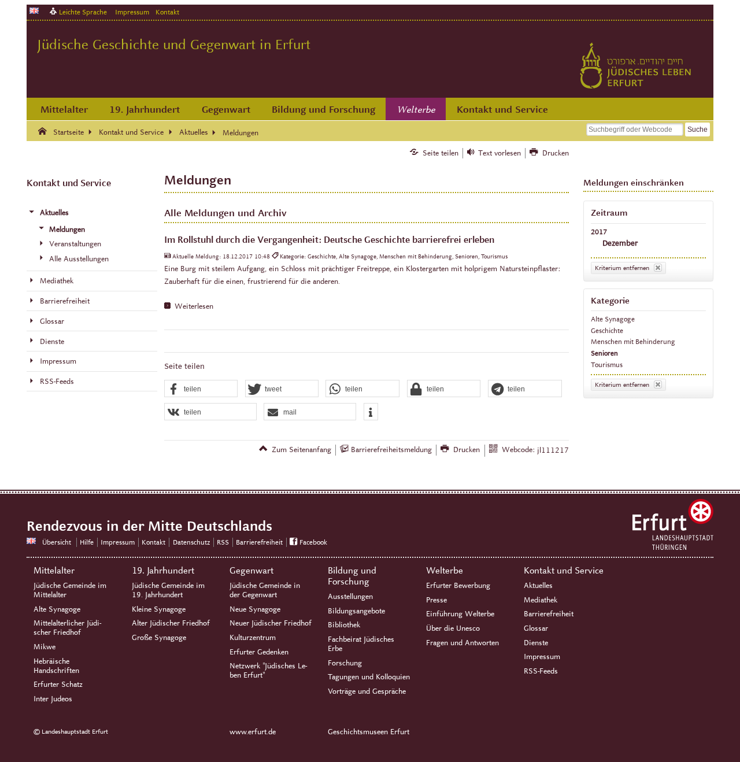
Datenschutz (191, 542)
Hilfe (87, 542)
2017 (599, 231)
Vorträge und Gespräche (367, 691)
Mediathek (540, 600)
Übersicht (56, 542)
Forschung (345, 663)
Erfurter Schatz (58, 684)
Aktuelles (538, 585)
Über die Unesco (453, 628)
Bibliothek (344, 625)
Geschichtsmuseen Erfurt (368, 732)
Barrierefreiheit (259, 542)
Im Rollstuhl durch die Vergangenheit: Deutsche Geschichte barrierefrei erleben (329, 239)
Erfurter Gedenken (259, 652)
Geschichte (607, 330)
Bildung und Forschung (323, 109)
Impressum (132, 12)
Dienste (536, 643)
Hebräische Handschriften (56, 666)
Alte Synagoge (613, 319)
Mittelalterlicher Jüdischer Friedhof (67, 628)
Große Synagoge (159, 637)
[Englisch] (34, 11)
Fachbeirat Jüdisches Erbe (361, 644)
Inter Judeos (53, 699)
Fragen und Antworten (462, 643)
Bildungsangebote (356, 611)
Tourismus (607, 364)
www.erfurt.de (253, 732)
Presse (436, 600)
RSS (223, 542)
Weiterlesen (194, 306)
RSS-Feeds (541, 671)
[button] (201, 389)
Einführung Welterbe (460, 614)
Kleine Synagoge (159, 609)
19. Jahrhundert (144, 109)
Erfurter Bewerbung (458, 585)
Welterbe (416, 110)
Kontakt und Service (502, 109)
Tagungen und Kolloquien (369, 677)
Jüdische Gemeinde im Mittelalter (70, 590)
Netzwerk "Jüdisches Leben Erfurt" (268, 670)
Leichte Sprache (83, 12)
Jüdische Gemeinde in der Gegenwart (265, 590)
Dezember (620, 243)
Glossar (536, 628)
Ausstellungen (350, 596)
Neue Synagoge (255, 609)
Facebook (313, 542)
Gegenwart (226, 109)
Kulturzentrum (253, 637)
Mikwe (45, 647)
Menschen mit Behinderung (633, 341)
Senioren (604, 353)
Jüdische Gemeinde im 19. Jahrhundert (168, 590)
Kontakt (167, 12)
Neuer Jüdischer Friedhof (271, 623)
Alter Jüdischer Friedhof (171, 623)
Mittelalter (64, 109)
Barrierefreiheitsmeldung (391, 449)
